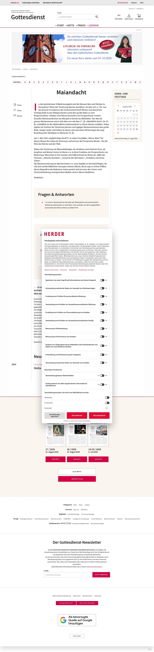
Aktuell (17, 82)
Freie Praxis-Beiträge (87, 514)
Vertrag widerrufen (66, 603)
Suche (59, 13)
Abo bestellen (77, 479)
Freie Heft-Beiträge (73, 514)
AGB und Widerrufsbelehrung (62, 596)
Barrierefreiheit (87, 596)
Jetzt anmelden (101, 575)
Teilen (19, 105)
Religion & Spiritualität (52, 3)
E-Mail (46, 571)
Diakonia (120, 519)
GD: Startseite (16, 69)
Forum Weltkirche (96, 519)
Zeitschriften (122, 3)
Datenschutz (77, 596)
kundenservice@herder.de (80, 523)
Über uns (132, 9)
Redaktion (140, 9)
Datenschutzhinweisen (94, 567)
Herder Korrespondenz (42, 519)
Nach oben (77, 636)
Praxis (81, 25)
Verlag (134, 3)
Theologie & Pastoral (31, 3)
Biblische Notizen (109, 519)
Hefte (70, 25)
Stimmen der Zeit (56, 519)
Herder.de (14, 3)
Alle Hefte (77, 472)
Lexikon (94, 25)
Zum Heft (55, 459)
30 (137, 129)
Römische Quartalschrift (132, 519)
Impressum (97, 596)
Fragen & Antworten (56, 195)
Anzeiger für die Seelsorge (81, 519)
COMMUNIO (67, 519)
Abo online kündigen (97, 523)
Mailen (19, 116)
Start (60, 25)
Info (142, 3)
